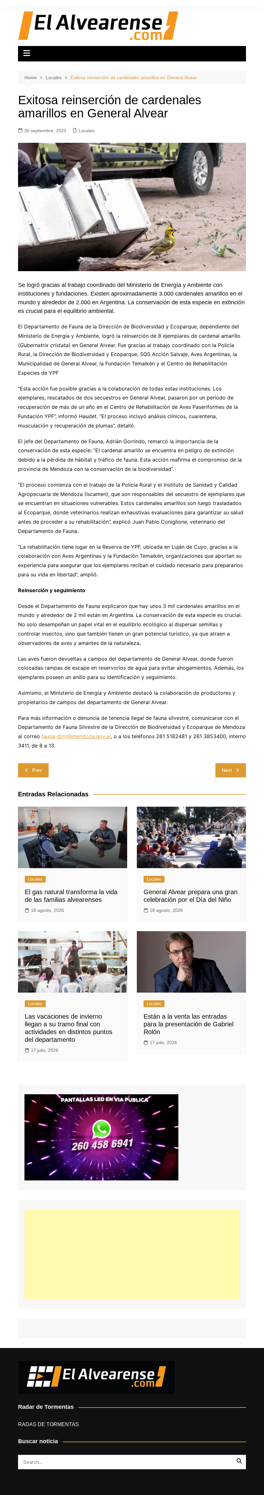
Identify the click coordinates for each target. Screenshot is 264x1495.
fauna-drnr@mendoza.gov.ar (76, 736)
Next (227, 770)
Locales (86, 130)
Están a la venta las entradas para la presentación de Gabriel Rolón (188, 1024)
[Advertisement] (132, 1254)
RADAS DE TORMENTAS (48, 1424)
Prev (37, 770)
